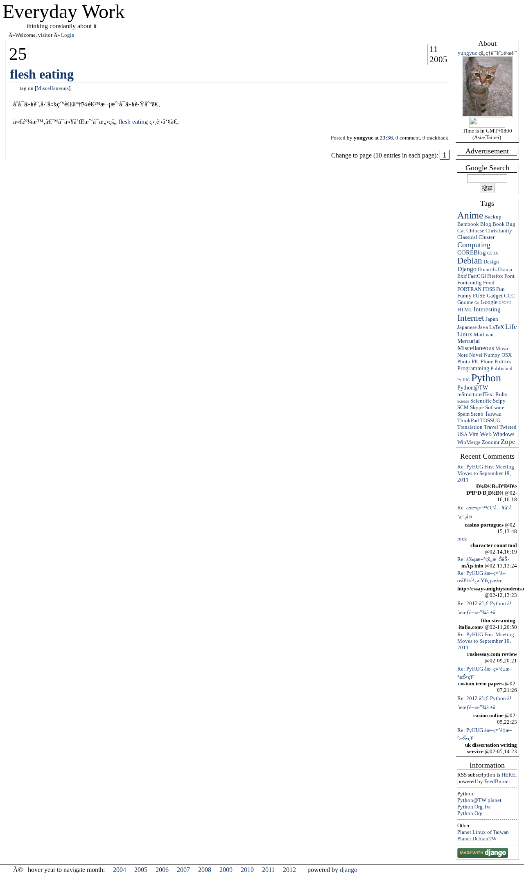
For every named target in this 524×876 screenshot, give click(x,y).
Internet (470, 317)
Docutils (487, 269)
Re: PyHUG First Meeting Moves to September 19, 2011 (485, 473)
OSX (506, 355)
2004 (119, 869)
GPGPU (505, 303)
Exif (462, 276)
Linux (464, 334)
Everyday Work (63, 11)
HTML (464, 309)
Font (509, 276)
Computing (473, 245)
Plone (487, 361)
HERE (508, 775)
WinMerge (469, 442)
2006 (162, 869)
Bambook (468, 224)
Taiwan (493, 414)
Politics (503, 361)
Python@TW (472, 387)
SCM (463, 407)
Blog (485, 224)
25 (18, 53)
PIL (475, 361)
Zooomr (490, 442)
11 (433, 49)
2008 (204, 869)
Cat (461, 230)
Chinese (475, 230)
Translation (470, 427)
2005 (438, 59)
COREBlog (471, 252)
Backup (492, 217)
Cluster (487, 237)
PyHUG (463, 380)
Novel (476, 355)
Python (486, 378)
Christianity (499, 230)
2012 (289, 869)
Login (68, 35)
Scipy (499, 401)
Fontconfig (469, 282)
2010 (247, 869)
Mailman (484, 334)
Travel (491, 427)
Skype (477, 407)
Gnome (465, 302)
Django (467, 269)
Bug (510, 224)
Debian (469, 260)
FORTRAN (469, 289)
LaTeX (496, 327)
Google (489, 302)
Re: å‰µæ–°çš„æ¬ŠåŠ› (483, 559)
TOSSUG (490, 420)
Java (483, 327)
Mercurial (468, 341)
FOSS (489, 289)
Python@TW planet (479, 800)
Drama (505, 269)
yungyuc (467, 53)
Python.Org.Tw (473, 807)
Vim (474, 434)
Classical (467, 237)
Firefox (495, 276)
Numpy (492, 355)
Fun (500, 289)
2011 (268, 869)
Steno (477, 414)
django (348, 869)
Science (463, 401)
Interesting (487, 309)
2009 (226, 869)
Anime (470, 215)
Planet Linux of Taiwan (483, 832)
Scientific (481, 401)
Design (491, 262)
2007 (183, 869)
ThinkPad (468, 420)
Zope (508, 442)
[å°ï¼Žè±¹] (487, 115)
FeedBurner (497, 781)
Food (489, 282)
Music (502, 348)
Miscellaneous (475, 348)
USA (462, 434)
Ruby (501, 394)
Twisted (508, 427)
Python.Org (470, 813)
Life (511, 327)
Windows (503, 434)
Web (486, 433)
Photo (463, 361)
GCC (509, 296)
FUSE (479, 296)
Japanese (467, 327)
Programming (473, 368)
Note (462, 355)
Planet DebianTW (477, 838)
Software (494, 407)
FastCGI (477, 276)
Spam (463, 414)
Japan (492, 319)
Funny (464, 296)
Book (498, 224)
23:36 (386, 138)
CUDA (492, 253)
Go (476, 303)
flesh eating (42, 74)
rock (462, 539)
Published (501, 368)
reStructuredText (475, 394)
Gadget (495, 296)
